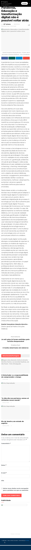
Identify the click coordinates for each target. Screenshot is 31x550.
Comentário (6, 443)
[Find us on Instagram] (7, 543)
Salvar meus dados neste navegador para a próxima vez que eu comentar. (16, 489)
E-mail (4, 473)
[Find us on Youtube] (10, 543)
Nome (3, 465)
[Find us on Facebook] (1, 543)
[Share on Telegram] (19, 58)
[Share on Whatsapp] (12, 58)
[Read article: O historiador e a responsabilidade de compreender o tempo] (15, 366)
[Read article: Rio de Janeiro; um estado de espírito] (15, 412)
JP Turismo (7, 24)
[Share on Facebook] (4, 58)
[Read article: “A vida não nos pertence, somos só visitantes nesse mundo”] (15, 389)
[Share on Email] (26, 58)
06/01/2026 (17, 24)
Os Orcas (27, 540)
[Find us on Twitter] (4, 543)
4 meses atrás (5, 425)
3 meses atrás (5, 402)
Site (2, 480)
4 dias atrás (5, 379)
